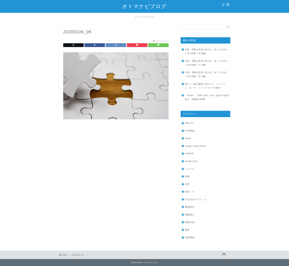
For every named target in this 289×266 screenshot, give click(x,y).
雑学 (187, 229)
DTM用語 (190, 130)
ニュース (189, 169)
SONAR (189, 153)
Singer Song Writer (195, 146)
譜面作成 (189, 222)
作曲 (187, 176)
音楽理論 (189, 237)
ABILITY (189, 123)
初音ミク (189, 191)
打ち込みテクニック (196, 199)
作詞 (187, 184)
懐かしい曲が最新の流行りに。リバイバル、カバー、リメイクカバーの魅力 (205, 86)
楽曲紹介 (189, 214)
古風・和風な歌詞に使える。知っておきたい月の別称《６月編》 (206, 74)
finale (188, 138)
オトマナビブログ (144, 6)
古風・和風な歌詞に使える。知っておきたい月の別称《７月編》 (206, 63)
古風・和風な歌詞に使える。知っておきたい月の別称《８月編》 (206, 51)
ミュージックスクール (144, 17)
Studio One (191, 161)
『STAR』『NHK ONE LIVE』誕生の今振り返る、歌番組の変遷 (207, 97)
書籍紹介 (189, 207)
